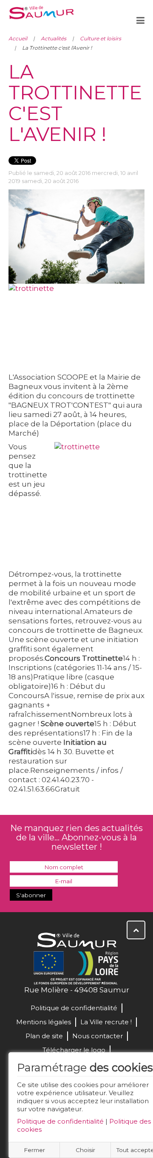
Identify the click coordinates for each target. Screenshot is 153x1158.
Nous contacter (97, 1036)
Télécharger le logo (73, 1050)
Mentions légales (43, 1022)
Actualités (53, 38)
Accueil (17, 38)
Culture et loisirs (100, 38)
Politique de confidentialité (60, 1121)
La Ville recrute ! (106, 1022)
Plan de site (44, 1036)
